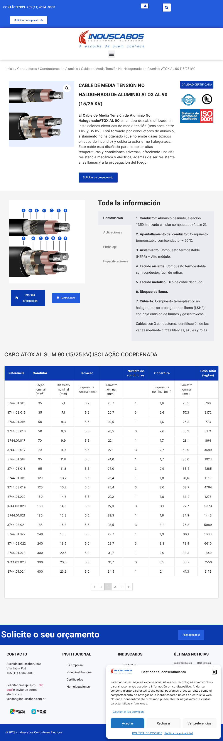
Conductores (27, 69)
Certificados (75, 679)
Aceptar (127, 723)
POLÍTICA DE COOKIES (147, 733)
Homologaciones (78, 686)
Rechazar (163, 723)
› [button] (122, 586)
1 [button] (108, 586)
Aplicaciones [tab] (112, 232)
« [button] (94, 586)
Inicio (10, 69)
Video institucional (79, 672)
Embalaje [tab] (110, 247)
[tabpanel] (173, 276)
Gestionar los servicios (128, 711)
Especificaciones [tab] (115, 261)
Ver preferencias (199, 723)
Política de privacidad (178, 733)
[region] (111, 482)
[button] (214, 672)
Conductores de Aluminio (59, 69)
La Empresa (75, 665)
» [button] (129, 586)
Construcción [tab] (113, 218)
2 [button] (115, 586)
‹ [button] (101, 586)
